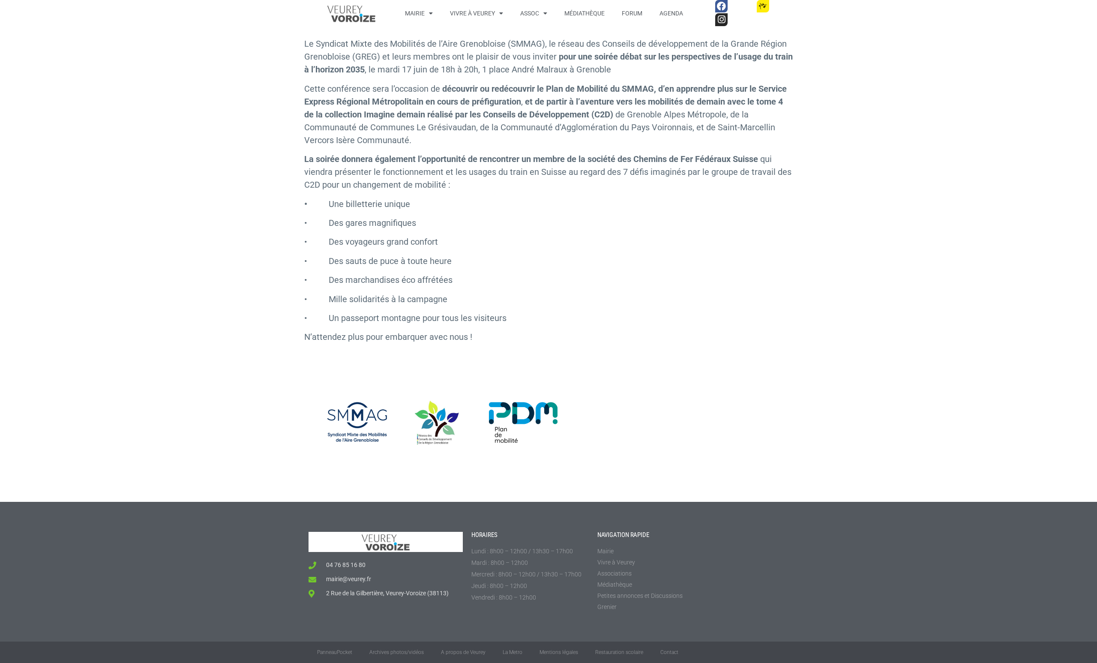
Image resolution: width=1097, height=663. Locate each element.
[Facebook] (721, 6)
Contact (669, 652)
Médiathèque (584, 13)
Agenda (671, 13)
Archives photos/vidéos (396, 652)
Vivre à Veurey (472, 13)
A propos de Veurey (463, 652)
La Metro (512, 652)
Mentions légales (559, 652)
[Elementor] (783, 6)
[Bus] (742, 6)
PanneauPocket (334, 652)
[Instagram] (721, 19)
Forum (632, 13)
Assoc (529, 13)
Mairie (415, 13)
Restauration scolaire (619, 652)
